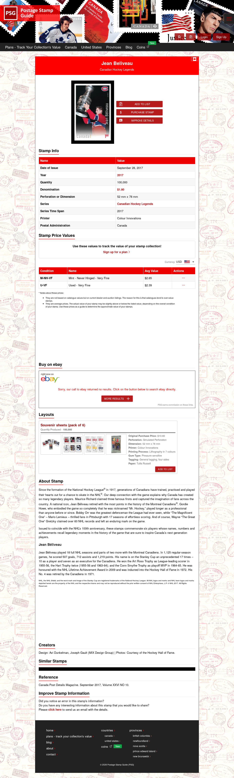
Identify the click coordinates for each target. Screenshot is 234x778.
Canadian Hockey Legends (135, 204)
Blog (129, 47)
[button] (183, 278)
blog (49, 742)
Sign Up (221, 37)
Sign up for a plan (115, 252)
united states (112, 741)
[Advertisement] (117, 334)
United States (91, 47)
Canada (71, 47)
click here (54, 709)
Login (204, 37)
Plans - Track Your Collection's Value (32, 47)
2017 (120, 175)
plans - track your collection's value (69, 736)
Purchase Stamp (142, 112)
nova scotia (139, 746)
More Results (114, 398)
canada (109, 735)
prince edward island (144, 751)
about (49, 748)
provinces (136, 730)
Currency (170, 262)
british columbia (141, 735)
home (49, 730)
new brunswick (141, 756)
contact (51, 754)
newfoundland (140, 741)
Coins (144, 46)
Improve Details (142, 120)
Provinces (113, 47)
